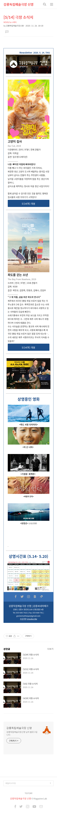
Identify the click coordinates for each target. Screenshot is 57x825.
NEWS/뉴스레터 (10, 22)
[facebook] (15, 807)
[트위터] (22, 596)
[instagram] (27, 807)
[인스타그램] (28, 596)
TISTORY (28, 793)
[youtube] (34, 807)
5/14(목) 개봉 (28, 203)
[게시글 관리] (18, 636)
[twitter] (21, 807)
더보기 (50, 648)
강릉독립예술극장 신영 (18, 4)
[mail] (41, 807)
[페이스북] (15, 596)
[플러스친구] (41, 596)
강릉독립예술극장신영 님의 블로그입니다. (21, 733)
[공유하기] (14, 636)
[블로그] (35, 596)
